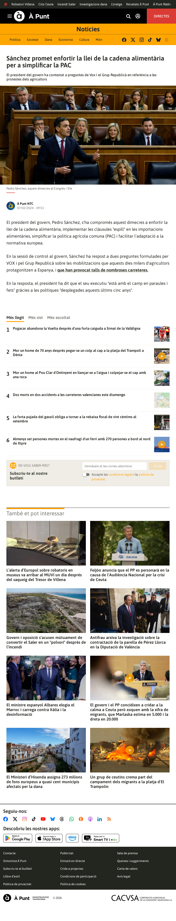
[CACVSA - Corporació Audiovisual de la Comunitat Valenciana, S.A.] (142, 898)
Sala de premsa (127, 853)
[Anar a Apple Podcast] (91, 819)
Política (15, 39)
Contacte (9, 853)
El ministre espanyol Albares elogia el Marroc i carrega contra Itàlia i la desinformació (40, 710)
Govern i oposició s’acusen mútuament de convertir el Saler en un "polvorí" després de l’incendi (46, 642)
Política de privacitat (17, 884)
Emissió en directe (72, 861)
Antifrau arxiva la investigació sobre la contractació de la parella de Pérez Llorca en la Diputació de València (128, 642)
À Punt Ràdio (162, 4)
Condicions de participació (78, 876)
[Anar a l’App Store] (49, 838)
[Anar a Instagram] (25, 819)
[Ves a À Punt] (31, 16)
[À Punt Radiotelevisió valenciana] (26, 898)
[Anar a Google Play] (17, 838)
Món (99, 39)
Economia (66, 39)
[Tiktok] (150, 40)
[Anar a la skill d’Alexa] (72, 838)
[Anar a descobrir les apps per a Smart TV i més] (100, 838)
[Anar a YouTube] (44, 819)
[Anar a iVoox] (82, 819)
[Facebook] (124, 40)
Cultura (84, 39)
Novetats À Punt (137, 4)
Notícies (88, 29)
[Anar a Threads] (63, 819)
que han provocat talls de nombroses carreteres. (102, 269)
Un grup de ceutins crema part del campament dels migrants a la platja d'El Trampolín (127, 782)
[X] (133, 40)
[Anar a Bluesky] (53, 819)
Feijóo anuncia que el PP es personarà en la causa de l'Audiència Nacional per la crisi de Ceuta (129, 575)
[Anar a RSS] (110, 819)
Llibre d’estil (11, 876)
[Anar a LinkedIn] (100, 819)
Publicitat (66, 853)
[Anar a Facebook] (6, 819)
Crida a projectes (71, 868)
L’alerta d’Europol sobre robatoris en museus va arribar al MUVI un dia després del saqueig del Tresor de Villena (44, 575)
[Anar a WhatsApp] (72, 819)
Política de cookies (73, 884)
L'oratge (116, 4)
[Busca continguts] (128, 17)
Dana (48, 39)
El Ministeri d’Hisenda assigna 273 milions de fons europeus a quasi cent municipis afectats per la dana (44, 782)
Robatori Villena (22, 4)
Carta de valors (127, 868)
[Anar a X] (16, 819)
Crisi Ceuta (45, 4)
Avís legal (123, 876)
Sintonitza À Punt (14, 861)
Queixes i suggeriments (133, 861)
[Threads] (167, 40)
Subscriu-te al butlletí (17, 868)
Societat (32, 39)
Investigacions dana (93, 4)
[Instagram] (142, 40)
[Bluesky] (158, 40)
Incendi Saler (67, 4)
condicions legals (121, 474)
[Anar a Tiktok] (35, 819)
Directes (161, 16)
